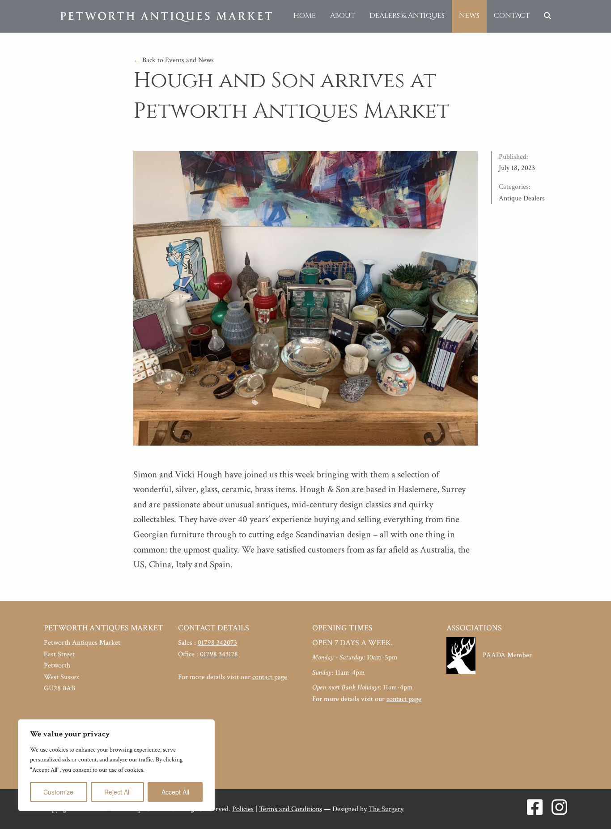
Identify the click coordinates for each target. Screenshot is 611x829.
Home (304, 16)
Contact (512, 16)
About (342, 16)
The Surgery (386, 809)
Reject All (117, 791)
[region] (116, 765)
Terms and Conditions (290, 809)
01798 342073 (217, 642)
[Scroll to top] (591, 809)
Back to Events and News (173, 60)
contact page (269, 677)
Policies (243, 809)
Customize (58, 791)
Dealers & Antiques (407, 16)
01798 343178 (219, 654)
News (469, 16)
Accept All (175, 791)
